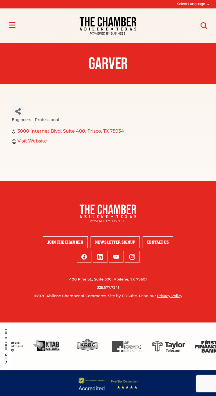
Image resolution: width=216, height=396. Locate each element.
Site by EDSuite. (123, 296)
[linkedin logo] (100, 257)
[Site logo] (108, 26)
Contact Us (158, 242)
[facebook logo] (84, 257)
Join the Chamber (65, 242)
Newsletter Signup (115, 242)
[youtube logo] (116, 257)
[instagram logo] (132, 257)
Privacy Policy (169, 296)
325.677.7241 (108, 288)
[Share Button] (18, 111)
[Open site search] (203, 25)
